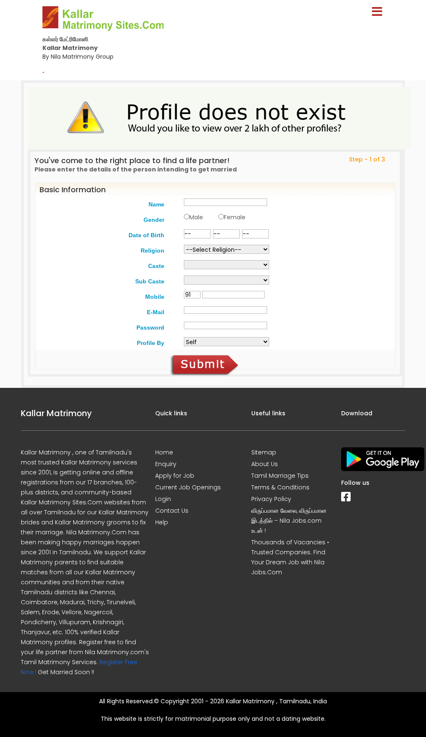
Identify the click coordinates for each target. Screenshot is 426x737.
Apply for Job (174, 475)
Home (164, 452)
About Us (264, 464)
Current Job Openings (188, 487)
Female (234, 217)
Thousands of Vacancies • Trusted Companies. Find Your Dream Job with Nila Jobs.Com (290, 557)
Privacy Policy (271, 499)
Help (161, 522)
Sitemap (263, 452)
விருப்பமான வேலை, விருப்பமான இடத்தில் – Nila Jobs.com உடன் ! (289, 520)
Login (163, 499)
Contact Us (171, 510)
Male (196, 217)
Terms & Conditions (280, 487)
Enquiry (165, 464)
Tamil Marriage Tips (280, 475)
